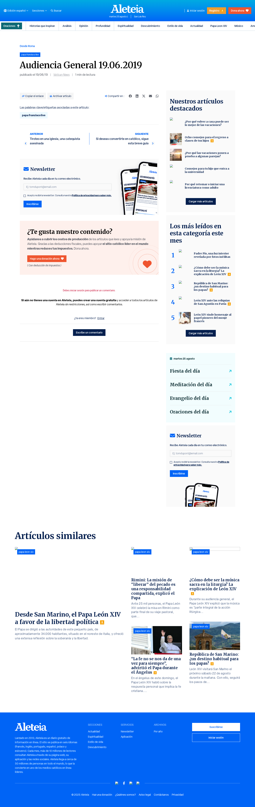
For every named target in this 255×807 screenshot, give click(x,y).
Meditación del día (191, 385)
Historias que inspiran (42, 26)
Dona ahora (237, 10)
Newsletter (127, 731)
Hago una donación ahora (44, 258)
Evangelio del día (189, 398)
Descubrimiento (150, 26)
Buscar (58, 10)
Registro (214, 10)
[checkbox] (25, 196)
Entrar (101, 318)
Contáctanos (161, 794)
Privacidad (178, 794)
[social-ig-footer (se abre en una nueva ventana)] (138, 783)
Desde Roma (27, 46)
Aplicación (127, 736)
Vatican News (61, 75)
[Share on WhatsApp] (157, 96)
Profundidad (103, 26)
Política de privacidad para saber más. (92, 195)
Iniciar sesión (197, 10)
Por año (158, 731)
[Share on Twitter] (143, 96)
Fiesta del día (185, 371)
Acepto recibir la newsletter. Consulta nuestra (69, 195)
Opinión (83, 26)
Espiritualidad (125, 26)
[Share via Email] (150, 96)
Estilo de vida (175, 26)
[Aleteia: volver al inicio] (127, 8)
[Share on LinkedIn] (137, 96)
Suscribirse (216, 727)
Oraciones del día (189, 412)
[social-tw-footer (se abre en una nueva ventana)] (131, 783)
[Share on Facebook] (130, 96)
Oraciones (9, 26)
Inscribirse (33, 204)
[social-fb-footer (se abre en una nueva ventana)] (124, 783)
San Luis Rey (140, 16)
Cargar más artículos (201, 201)
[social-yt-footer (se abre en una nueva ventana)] (117, 783)
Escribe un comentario (89, 332)
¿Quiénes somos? (125, 794)
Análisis (67, 26)
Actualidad (196, 26)
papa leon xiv (26, 552)
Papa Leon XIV (218, 26)
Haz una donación (102, 794)
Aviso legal (145, 794)
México (238, 26)
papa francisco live (33, 115)
